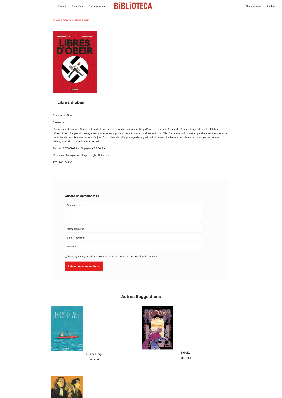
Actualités (67, 20)
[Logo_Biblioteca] (133, 2)
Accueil (56, 20)
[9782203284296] (75, 32)
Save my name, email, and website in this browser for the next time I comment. (113, 256)
